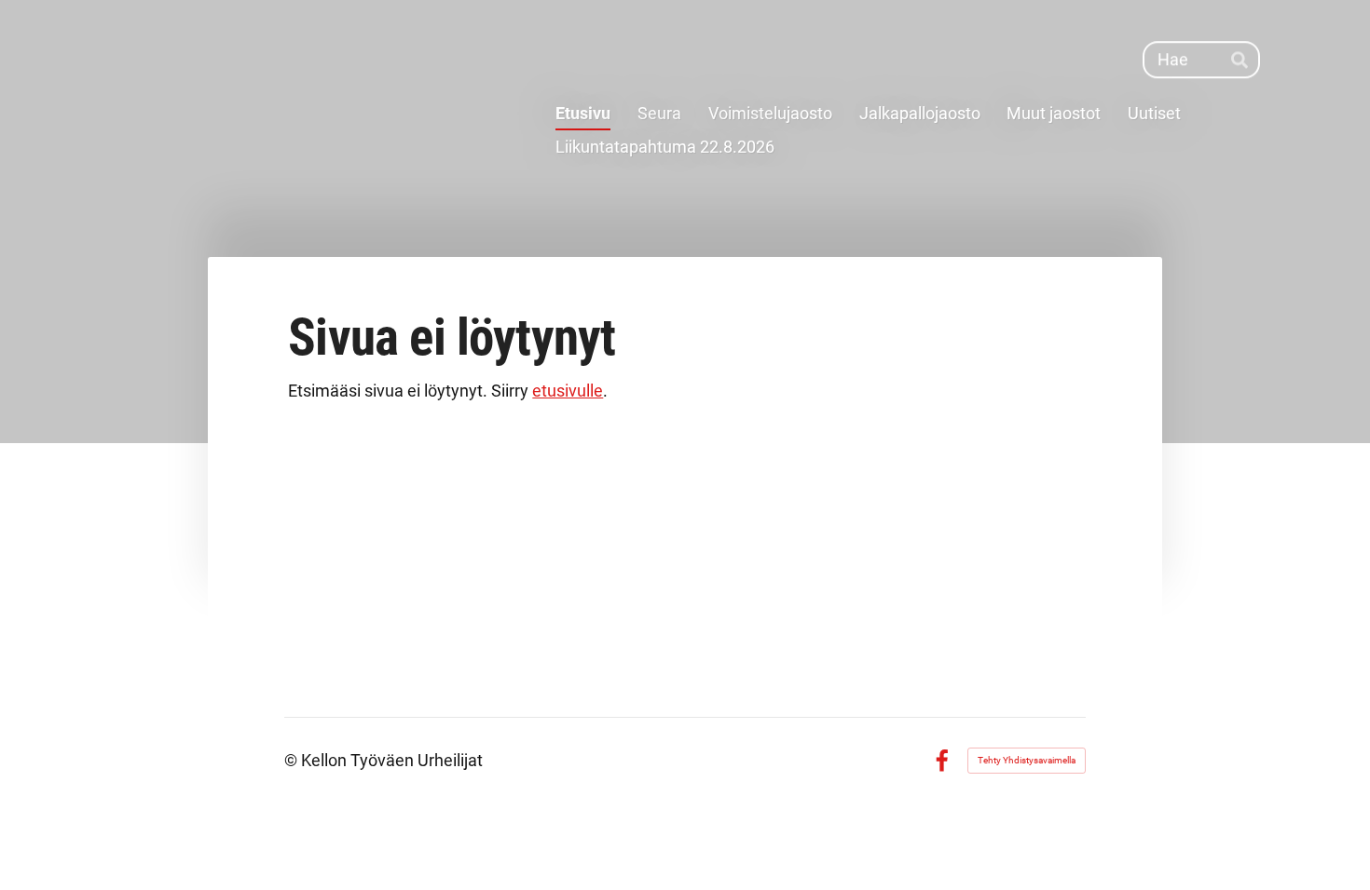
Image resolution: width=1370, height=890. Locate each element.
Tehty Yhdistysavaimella (1026, 760)
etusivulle (567, 390)
